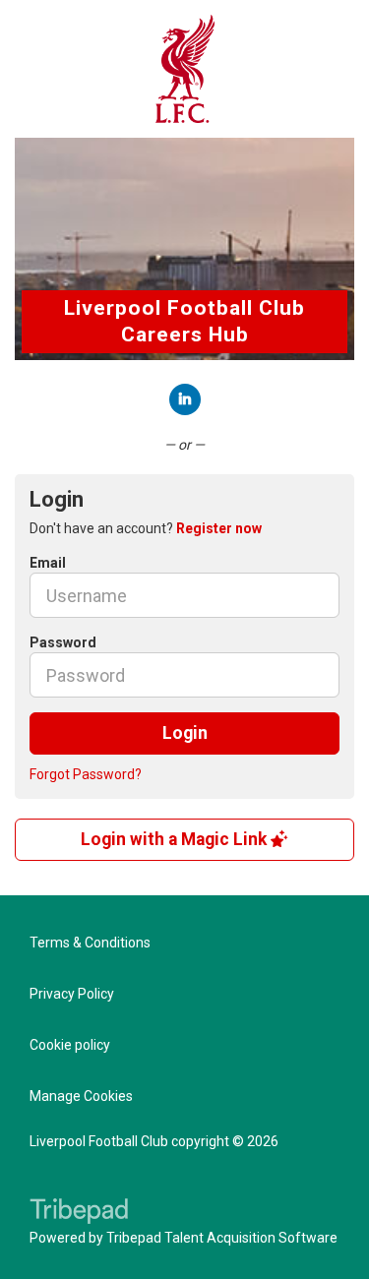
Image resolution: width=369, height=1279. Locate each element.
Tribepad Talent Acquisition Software (222, 1238)
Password (63, 642)
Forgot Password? (86, 774)
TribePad (79, 1213)
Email (48, 563)
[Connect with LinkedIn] (185, 399)
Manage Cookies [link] (81, 1096)
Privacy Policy (72, 994)
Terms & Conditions (90, 942)
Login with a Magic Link (176, 839)
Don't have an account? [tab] (146, 528)
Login (185, 733)
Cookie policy (70, 1045)
